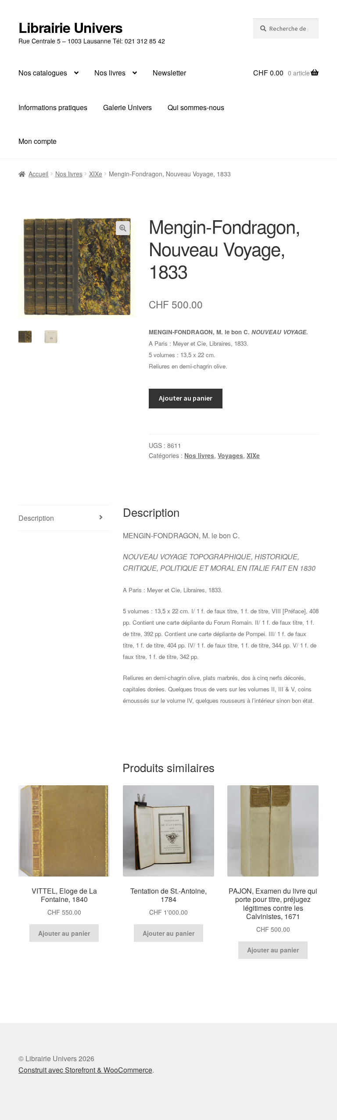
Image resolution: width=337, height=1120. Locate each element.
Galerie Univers (127, 107)
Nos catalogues (42, 73)
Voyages (230, 455)
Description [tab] (36, 518)
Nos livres (109, 73)
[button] (123, 228)
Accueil (38, 173)
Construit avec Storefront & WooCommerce (85, 1070)
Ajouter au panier (185, 398)
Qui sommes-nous (196, 107)
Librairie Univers (70, 27)
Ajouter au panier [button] (64, 933)
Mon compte (37, 141)
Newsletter (169, 73)
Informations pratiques (52, 107)
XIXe (95, 173)
